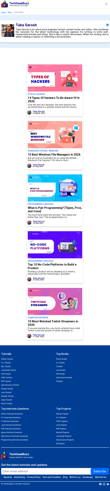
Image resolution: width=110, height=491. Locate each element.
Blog (10, 12)
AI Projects (60, 444)
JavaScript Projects (63, 436)
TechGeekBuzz (19, 454)
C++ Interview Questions (11, 418)
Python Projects (62, 414)
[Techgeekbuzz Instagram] (104, 484)
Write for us (75, 477)
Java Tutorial (6, 392)
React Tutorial (6, 404)
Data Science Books (64, 378)
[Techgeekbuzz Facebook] (100, 484)
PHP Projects (61, 429)
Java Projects (61, 425)
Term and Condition (52, 477)
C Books (59, 366)
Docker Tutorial (7, 389)
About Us (8, 477)
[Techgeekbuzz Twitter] (108, 484)
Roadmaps (88, 477)
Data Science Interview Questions (14, 436)
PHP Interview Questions (11, 429)
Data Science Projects (65, 440)
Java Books (60, 370)
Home (3, 12)
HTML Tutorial (6, 378)
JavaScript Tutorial (8, 370)
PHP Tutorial (6, 381)
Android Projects (62, 432)
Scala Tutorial (6, 400)
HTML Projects (62, 421)
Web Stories (100, 477)
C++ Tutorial (6, 363)
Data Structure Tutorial (10, 385)
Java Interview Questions (11, 425)
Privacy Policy (33, 477)
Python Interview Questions (12, 414)
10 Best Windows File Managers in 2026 (54, 154)
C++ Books (60, 363)
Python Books (61, 359)
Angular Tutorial (7, 396)
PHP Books (60, 374)
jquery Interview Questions (11, 432)
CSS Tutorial (6, 374)
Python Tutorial (7, 359)
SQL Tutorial (6, 366)
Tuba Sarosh (39, 111)
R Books (59, 381)
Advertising (19, 477)
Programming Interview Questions (14, 440)
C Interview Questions (10, 421)
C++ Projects (61, 418)
